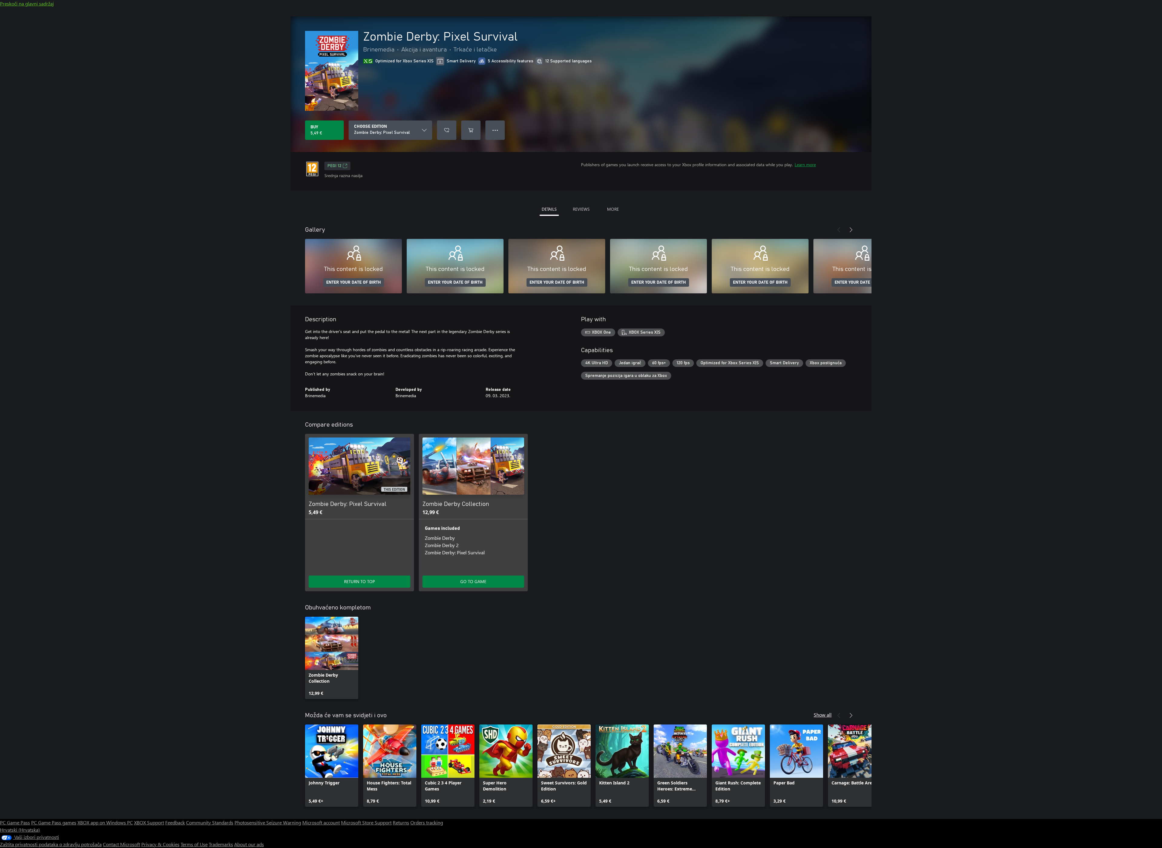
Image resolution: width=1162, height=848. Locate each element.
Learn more (805, 164)
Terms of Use (194, 844)
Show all (823, 714)
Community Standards (209, 822)
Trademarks (221, 844)
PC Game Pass (15, 822)
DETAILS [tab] (549, 209)
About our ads (249, 844)
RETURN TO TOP (359, 581)
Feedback (175, 822)
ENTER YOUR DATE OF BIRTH (353, 282)
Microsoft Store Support (366, 822)
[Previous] (839, 230)
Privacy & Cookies (160, 844)
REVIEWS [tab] (581, 209)
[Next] (851, 230)
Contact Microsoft (121, 844)
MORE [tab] (613, 209)
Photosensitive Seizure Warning (268, 822)
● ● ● (495, 130)
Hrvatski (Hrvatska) (20, 830)
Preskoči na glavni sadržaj (27, 3)
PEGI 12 (334, 166)
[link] (331, 658)
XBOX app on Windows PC (105, 822)
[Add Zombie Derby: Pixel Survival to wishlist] (446, 130)
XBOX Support (149, 822)
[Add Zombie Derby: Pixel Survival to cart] (471, 130)
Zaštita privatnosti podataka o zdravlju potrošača (51, 844)
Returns (401, 822)
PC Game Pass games (53, 822)
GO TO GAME (473, 581)
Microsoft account (321, 822)
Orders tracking (426, 822)
